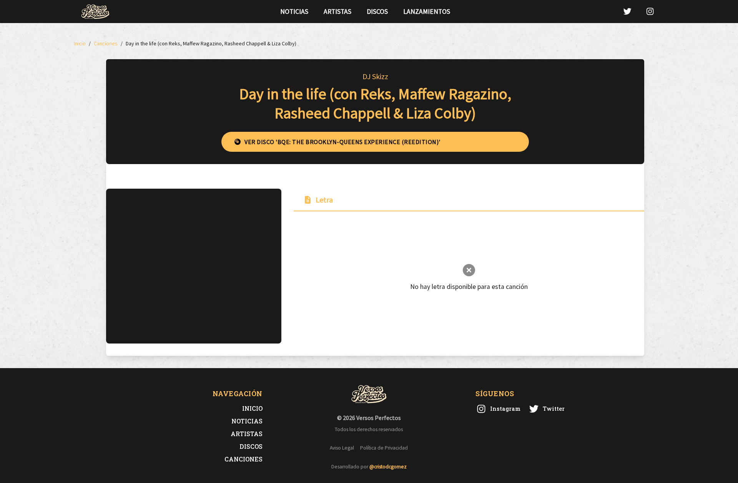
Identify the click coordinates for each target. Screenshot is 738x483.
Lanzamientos (426, 11)
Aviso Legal (342, 448)
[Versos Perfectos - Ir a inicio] (95, 11)
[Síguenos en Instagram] (650, 11)
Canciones (243, 459)
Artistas (337, 11)
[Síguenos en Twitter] (627, 11)
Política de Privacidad (384, 448)
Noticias (294, 11)
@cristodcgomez (388, 466)
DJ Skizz (375, 76)
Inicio (252, 408)
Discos (377, 11)
